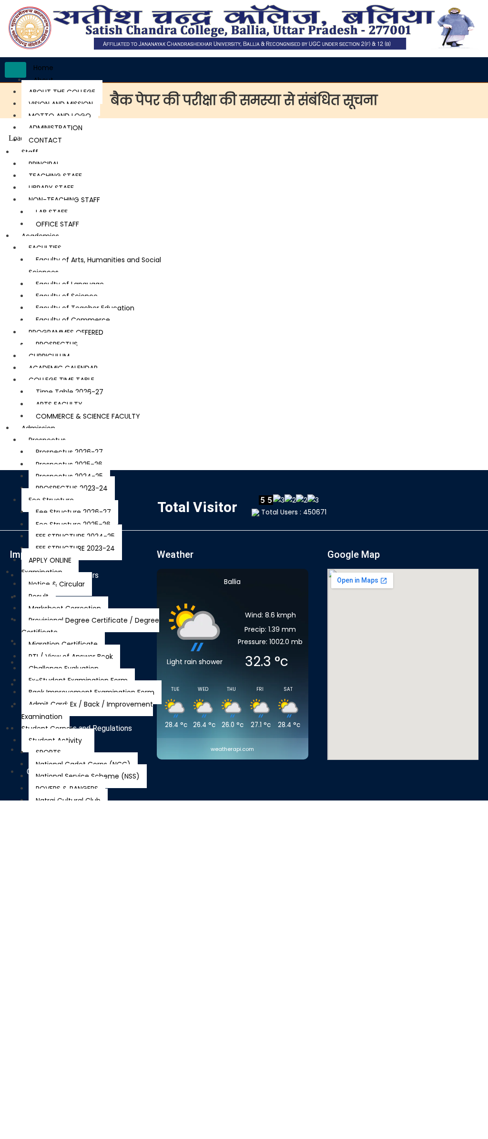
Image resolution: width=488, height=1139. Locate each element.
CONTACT (45, 140)
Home (43, 67)
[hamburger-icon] (15, 70)
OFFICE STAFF (57, 224)
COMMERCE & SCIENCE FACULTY (88, 416)
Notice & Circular (57, 584)
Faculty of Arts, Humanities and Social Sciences (95, 266)
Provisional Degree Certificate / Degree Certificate (90, 626)
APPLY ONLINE (50, 560)
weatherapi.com (232, 749)
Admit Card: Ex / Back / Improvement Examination (87, 710)
